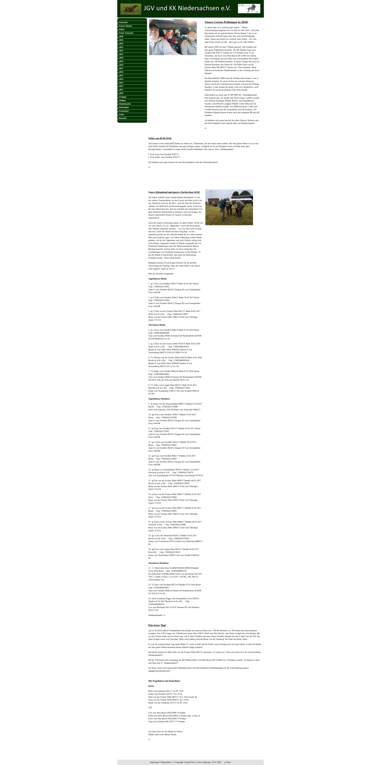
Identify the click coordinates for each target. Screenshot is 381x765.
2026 (121, 36)
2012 (121, 86)
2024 (121, 44)
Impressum (154, 762)
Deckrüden (124, 107)
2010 (121, 93)
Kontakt (123, 118)
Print (228, 762)
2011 (121, 90)
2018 (121, 65)
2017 (121, 68)
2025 (121, 40)
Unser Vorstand (126, 33)
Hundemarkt (125, 104)
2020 (121, 58)
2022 (121, 51)
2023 (121, 47)
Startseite (123, 22)
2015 (121, 75)
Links (121, 114)
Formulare (124, 111)
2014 (121, 79)
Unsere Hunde (125, 26)
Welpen (122, 100)
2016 (121, 72)
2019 (121, 61)
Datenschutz (166, 762)
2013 (121, 83)
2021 (121, 54)
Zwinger (123, 97)
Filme (121, 29)
